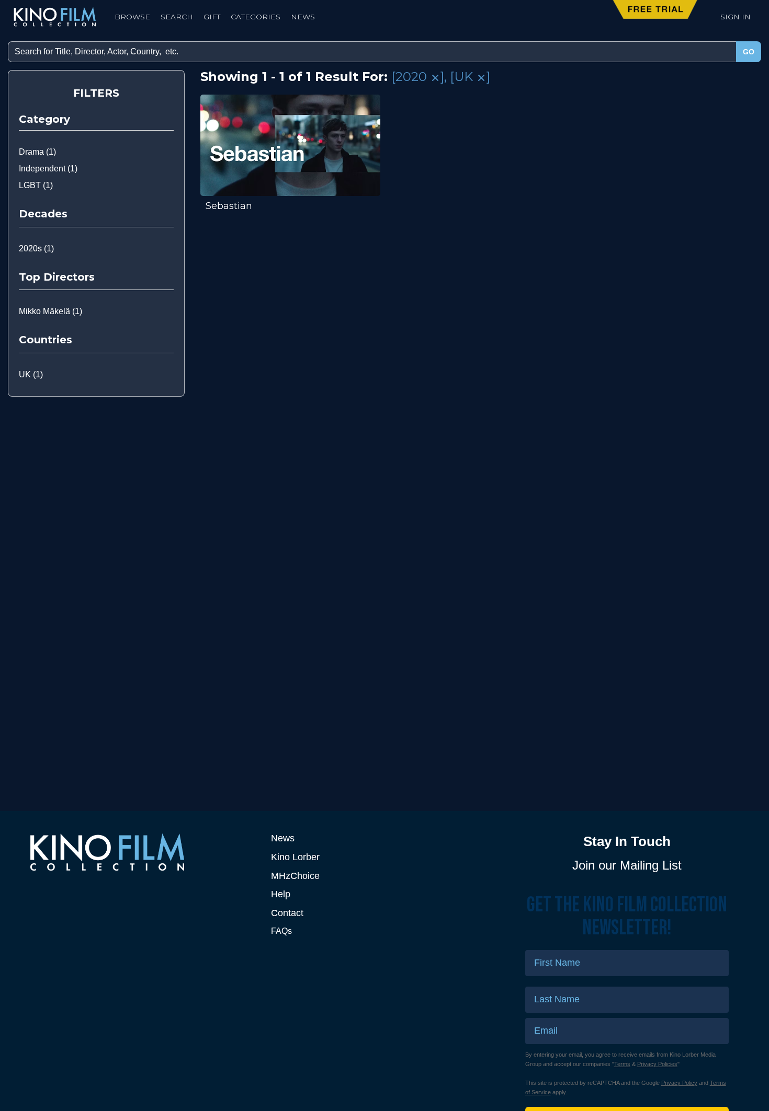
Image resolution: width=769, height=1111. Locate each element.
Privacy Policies (657, 1064)
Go (748, 52)
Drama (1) (37, 151)
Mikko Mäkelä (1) (50, 311)
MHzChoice (295, 876)
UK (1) (31, 374)
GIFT (211, 16)
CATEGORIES (255, 16)
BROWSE (132, 16)
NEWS (303, 16)
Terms (622, 1064)
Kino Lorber (295, 857)
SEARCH (177, 16)
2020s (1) (36, 248)
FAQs (281, 931)
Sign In (735, 16)
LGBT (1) (36, 185)
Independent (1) (48, 168)
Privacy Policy (679, 1083)
